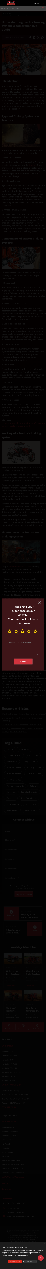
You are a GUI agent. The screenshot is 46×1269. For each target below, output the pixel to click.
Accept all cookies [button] (15, 1261)
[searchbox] (23, 8)
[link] (10, 3)
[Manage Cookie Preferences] (41, 1258)
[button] (30, 1261)
